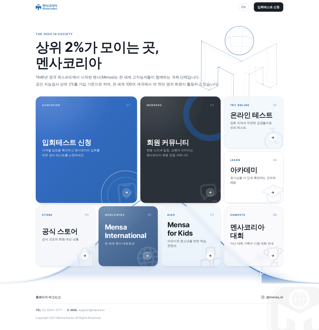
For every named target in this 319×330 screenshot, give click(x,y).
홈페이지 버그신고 (48, 297)
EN (243, 7)
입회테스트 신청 (269, 7)
